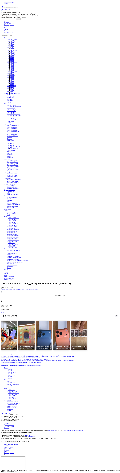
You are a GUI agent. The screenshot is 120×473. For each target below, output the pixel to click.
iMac (8, 148)
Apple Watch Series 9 (12, 134)
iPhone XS (10, 373)
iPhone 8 (9, 378)
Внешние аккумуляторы (14, 257)
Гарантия (6, 22)
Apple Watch (7, 124)
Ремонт (6, 28)
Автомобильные (11, 407)
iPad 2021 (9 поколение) (13, 114)
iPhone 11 (9, 88)
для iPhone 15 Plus (12, 221)
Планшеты (7, 172)
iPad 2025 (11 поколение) (14, 106)
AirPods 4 (9, 94)
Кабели (9, 156)
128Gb (12, 60)
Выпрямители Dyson (13, 188)
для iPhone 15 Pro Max (13, 218)
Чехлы (12, 92)
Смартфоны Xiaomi (12, 165)
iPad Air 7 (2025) (11, 109)
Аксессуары (10, 121)
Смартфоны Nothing (12, 169)
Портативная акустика (13, 204)
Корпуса (9, 137)
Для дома (6, 196)
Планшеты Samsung (12, 176)
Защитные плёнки (12, 253)
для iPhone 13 (11, 232)
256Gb (12, 48)
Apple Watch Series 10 (13, 131)
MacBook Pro (10, 145)
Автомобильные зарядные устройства (17, 260)
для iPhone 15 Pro (12, 219)
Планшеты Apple (12, 173)
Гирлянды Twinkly (12, 203)
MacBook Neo (11, 143)
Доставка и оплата (9, 23)
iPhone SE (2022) (11, 86)
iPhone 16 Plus (11, 54)
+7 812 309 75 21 (5, 413)
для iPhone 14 (11, 228)
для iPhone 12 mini (12, 238)
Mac (5, 142)
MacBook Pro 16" (15, 148)
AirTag (9, 215)
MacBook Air (10, 147)
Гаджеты (6, 210)
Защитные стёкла (15, 90)
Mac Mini (9, 153)
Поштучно (10, 100)
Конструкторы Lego (12, 194)
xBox (8, 193)
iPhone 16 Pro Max (12, 50)
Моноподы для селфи (13, 259)
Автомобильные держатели (15, 262)
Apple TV (9, 201)
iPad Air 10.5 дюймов (13, 384)
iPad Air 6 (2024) (11, 119)
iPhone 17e (10, 45)
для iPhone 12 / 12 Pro (13, 237)
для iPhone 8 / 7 (11, 397)
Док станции (10, 263)
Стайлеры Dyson (11, 187)
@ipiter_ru (27, 435)
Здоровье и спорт (12, 265)
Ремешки (9, 139)
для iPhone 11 (11, 243)
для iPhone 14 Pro (12, 225)
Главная (6, 445)
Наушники (10, 266)
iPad (5, 103)
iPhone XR (10, 376)
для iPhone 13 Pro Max (13, 229)
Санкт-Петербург (9, 2)
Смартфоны (7, 159)
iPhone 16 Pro (11, 52)
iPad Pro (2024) (11, 112)
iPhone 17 (9, 43)
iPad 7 (8, 381)
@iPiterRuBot (31, 436)
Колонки (9, 200)
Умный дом (10, 207)
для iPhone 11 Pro (12, 241)
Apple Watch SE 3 (12, 127)
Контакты (6, 30)
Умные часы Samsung (13, 182)
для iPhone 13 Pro (12, 231)
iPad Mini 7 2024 (11, 111)
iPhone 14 (9, 77)
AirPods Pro (10, 96)
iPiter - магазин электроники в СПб (73, 430)
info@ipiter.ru (52, 430)
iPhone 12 (9, 82)
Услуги (6, 269)
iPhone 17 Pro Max (12, 39)
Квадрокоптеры (11, 212)
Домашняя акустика (12, 206)
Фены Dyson (10, 185)
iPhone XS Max (11, 375)
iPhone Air (10, 47)
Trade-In (6, 29)
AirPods (6, 93)
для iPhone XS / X (12, 247)
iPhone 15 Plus (11, 65)
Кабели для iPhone (12, 406)
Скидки (6, 26)
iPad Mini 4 (10, 387)
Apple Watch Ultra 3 (12, 128)
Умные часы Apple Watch (14, 179)
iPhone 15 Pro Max (12, 62)
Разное (9, 268)
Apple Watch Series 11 (13, 125)
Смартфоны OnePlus (13, 166)
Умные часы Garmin (12, 181)
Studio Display (11, 150)
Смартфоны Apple (12, 160)
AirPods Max (10, 97)
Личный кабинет (8, 32)
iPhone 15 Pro (11, 64)
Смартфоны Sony (12, 170)
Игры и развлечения (9, 190)
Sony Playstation (11, 191)
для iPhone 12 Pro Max (13, 235)
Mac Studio (10, 151)
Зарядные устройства (13, 256)
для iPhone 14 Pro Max (13, 223)
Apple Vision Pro (11, 213)
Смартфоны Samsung (13, 162)
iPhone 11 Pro (10, 371)
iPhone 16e (10, 58)
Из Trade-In (10, 91)
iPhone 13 (9, 80)
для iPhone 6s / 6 (11, 398)
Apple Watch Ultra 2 (12, 133)
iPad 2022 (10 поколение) (14, 115)
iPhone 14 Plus (11, 75)
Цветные (9, 99)
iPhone (6, 38)
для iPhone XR (11, 246)
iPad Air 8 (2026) (11, 105)
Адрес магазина (8, 447)
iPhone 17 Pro (11, 41)
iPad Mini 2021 (11, 117)
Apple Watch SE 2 (12, 130)
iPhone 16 (9, 56)
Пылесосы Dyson (12, 197)
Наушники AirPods (12, 401)
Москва (6, 3)
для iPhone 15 (11, 222)
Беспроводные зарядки (13, 250)
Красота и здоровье (9, 184)
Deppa (2, 312)
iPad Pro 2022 (11, 118)
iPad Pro (9, 385)
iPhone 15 (9, 67)
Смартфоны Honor (12, 168)
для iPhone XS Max (12, 244)
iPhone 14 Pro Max (12, 71)
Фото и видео (8, 209)
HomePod (9, 198)
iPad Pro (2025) (11, 108)
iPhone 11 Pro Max (12, 372)
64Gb (11, 84)
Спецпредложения (9, 25)
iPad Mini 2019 (11, 382)
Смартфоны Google (12, 163)
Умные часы (7, 178)
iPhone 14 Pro (11, 73)
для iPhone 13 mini (12, 234)
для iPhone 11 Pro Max (13, 240)
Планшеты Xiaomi (12, 175)
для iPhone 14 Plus (12, 226)
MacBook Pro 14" (15, 146)
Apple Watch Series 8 (12, 136)
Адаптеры (10, 154)
